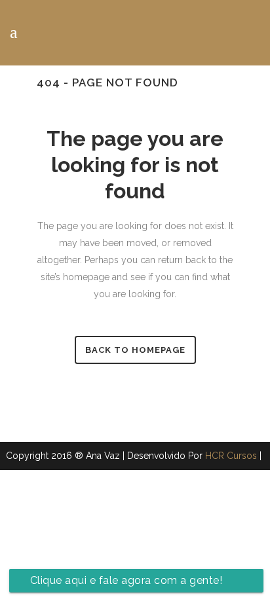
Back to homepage (135, 350)
